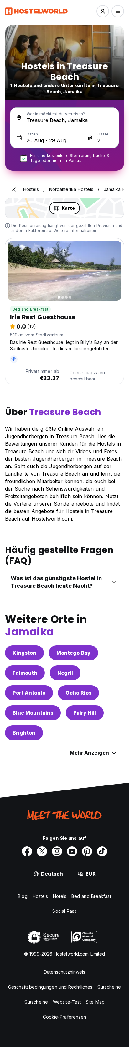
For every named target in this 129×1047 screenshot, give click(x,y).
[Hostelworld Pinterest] (87, 851)
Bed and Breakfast (30, 309)
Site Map (95, 1002)
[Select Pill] (102, 11)
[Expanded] (13, 189)
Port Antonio (29, 693)
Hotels (59, 896)
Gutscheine (109, 987)
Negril (65, 673)
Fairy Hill (84, 713)
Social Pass (64, 911)
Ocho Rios (78, 693)
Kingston (24, 653)
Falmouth (25, 673)
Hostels (40, 896)
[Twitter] (42, 851)
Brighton (24, 733)
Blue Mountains (33, 713)
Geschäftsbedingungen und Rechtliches (50, 987)
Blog (22, 896)
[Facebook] (27, 851)
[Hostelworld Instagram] (57, 851)
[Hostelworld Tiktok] (102, 851)
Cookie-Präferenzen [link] (64, 1017)
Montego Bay (73, 653)
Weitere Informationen (75, 230)
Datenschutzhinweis (64, 972)
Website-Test (67, 1002)
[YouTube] (72, 851)
